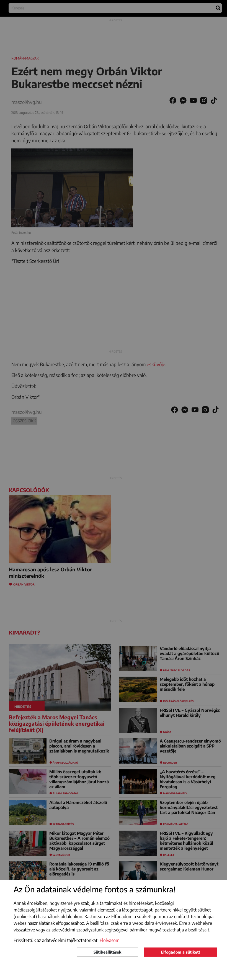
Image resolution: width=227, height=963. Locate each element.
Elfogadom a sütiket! (180, 952)
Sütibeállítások (107, 952)
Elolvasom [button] (110, 940)
